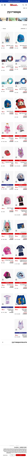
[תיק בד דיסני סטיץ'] (7, 38)
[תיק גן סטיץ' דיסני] (21, 38)
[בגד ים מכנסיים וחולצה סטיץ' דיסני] (7, 299)
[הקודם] (1, 1)
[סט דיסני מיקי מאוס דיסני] (21, 81)
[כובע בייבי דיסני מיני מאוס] (7, 153)
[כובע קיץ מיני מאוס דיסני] (21, 104)
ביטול (12, 455)
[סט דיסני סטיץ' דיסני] (21, 59)
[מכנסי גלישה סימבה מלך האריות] (21, 299)
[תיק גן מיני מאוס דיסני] (7, 200)
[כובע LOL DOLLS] (7, 275)
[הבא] (26, 1)
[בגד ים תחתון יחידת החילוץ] (21, 226)
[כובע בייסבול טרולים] (7, 250)
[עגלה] (2, 5)
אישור (21, 455)
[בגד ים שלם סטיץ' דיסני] (21, 325)
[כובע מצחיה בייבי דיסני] (21, 275)
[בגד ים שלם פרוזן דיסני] (7, 177)
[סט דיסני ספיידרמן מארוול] (7, 59)
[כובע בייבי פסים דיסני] (21, 177)
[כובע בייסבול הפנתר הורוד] (21, 128)
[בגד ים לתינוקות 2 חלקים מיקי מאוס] (21, 250)
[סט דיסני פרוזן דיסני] (7, 81)
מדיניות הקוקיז (8, 452)
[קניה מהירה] (16, 42)
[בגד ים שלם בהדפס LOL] (7, 226)
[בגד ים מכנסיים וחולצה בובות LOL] (21, 200)
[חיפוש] (23, 4)
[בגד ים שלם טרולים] (7, 128)
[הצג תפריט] (26, 5)
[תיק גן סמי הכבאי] (7, 104)
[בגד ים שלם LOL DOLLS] (21, 153)
